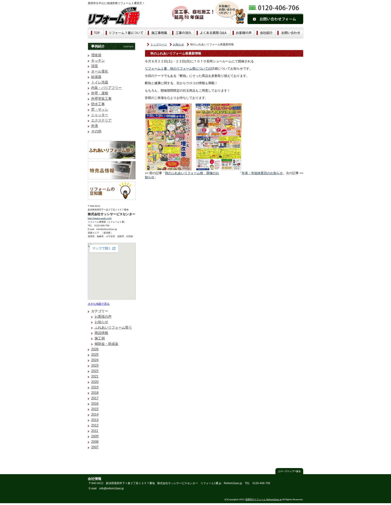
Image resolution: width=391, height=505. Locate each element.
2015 (94, 409)
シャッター (99, 115)
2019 (94, 387)
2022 (94, 371)
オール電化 (99, 71)
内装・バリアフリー (106, 88)
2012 (94, 425)
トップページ (158, 44)
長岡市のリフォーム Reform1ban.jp (263, 499)
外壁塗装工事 (101, 98)
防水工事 (98, 104)
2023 (94, 365)
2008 (94, 442)
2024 (94, 360)
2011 (94, 431)
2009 (94, 436)
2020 (94, 382)
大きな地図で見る (99, 303)
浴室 (94, 66)
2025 (94, 354)
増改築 (96, 55)
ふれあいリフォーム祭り (113, 327)
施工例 (100, 338)
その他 (96, 131)
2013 (94, 420)
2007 (94, 447)
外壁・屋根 (99, 93)
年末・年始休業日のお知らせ (262, 173)
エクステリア (101, 120)
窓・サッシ (99, 109)
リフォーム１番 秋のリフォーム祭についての (178, 68)
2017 (94, 398)
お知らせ (178, 44)
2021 (94, 376)
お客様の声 (103, 316)
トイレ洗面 (99, 82)
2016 (94, 403)
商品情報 (101, 333)
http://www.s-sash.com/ (100, 218)
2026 (94, 349)
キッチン (98, 60)
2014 (94, 414)
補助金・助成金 (106, 344)
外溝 (94, 126)
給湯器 (96, 77)
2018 (94, 393)
